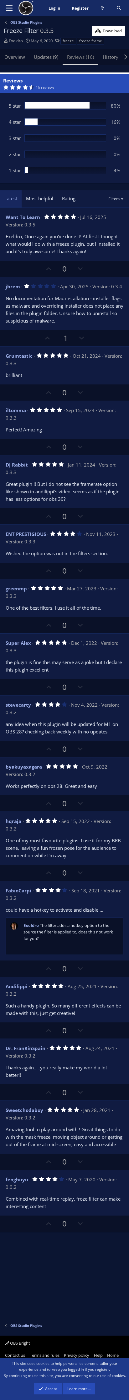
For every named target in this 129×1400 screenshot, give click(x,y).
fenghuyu (17, 1179)
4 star (15, 122)
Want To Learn (23, 217)
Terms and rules (44, 1355)
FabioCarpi (18, 890)
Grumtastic (19, 356)
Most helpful (39, 198)
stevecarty (18, 705)
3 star (15, 138)
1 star (15, 170)
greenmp (16, 588)
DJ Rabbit (17, 465)
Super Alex (18, 643)
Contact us (15, 1355)
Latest (10, 198)
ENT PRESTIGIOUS (26, 534)
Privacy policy (76, 1355)
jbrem (13, 286)
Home (113, 1355)
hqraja (13, 821)
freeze (68, 41)
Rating (68, 198)
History (110, 57)
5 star (15, 106)
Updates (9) (46, 57)
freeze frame (90, 41)
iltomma (16, 410)
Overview (14, 57)
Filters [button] (114, 199)
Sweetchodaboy (24, 1110)
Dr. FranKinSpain (25, 1048)
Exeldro (16, 41)
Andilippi (17, 986)
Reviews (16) (80, 57)
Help (98, 1355)
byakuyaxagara (24, 767)
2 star (15, 154)
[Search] (119, 8)
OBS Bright (19, 1343)
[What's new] (102, 8)
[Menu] (9, 8)
